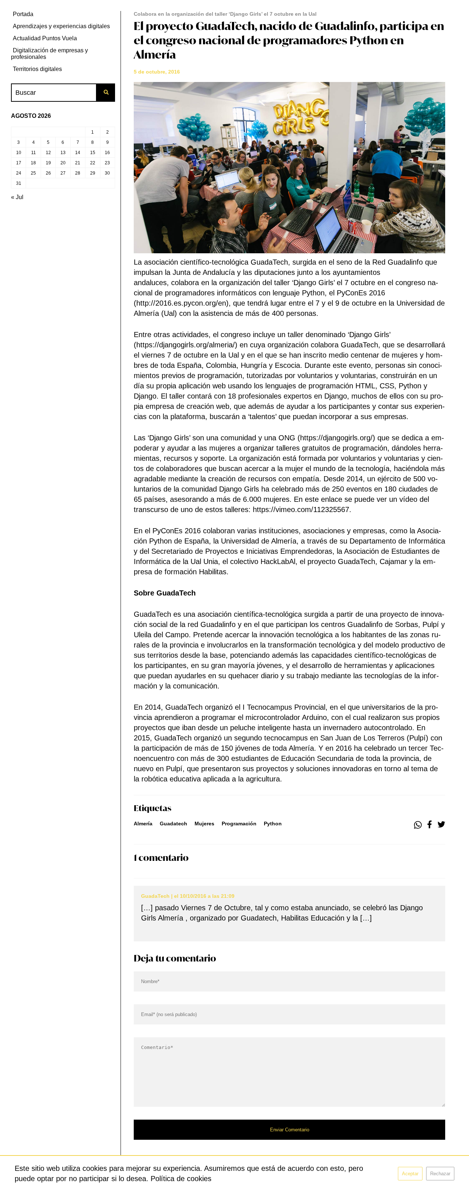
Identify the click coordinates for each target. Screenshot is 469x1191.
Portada (23, 14)
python (273, 823)
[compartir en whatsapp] (418, 825)
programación (239, 823)
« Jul (17, 197)
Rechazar (440, 1173)
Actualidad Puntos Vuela (45, 38)
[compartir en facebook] (429, 825)
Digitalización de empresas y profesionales (49, 53)
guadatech (173, 823)
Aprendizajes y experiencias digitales (61, 26)
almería (143, 823)
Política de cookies (181, 1179)
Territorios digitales (37, 69)
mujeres (204, 823)
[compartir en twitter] (441, 825)
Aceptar (410, 1173)
